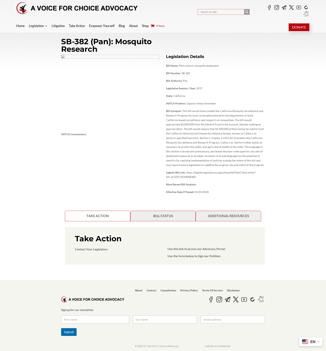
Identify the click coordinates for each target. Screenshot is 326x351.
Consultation (168, 290)
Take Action (77, 26)
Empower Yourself (102, 26)
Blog (122, 26)
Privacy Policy (189, 290)
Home (20, 26)
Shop (145, 26)
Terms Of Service (212, 290)
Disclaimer (233, 290)
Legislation (36, 26)
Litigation (58, 26)
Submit (69, 332)
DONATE (299, 27)
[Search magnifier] (246, 12)
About (133, 26)
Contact (151, 290)
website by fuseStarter (218, 346)
